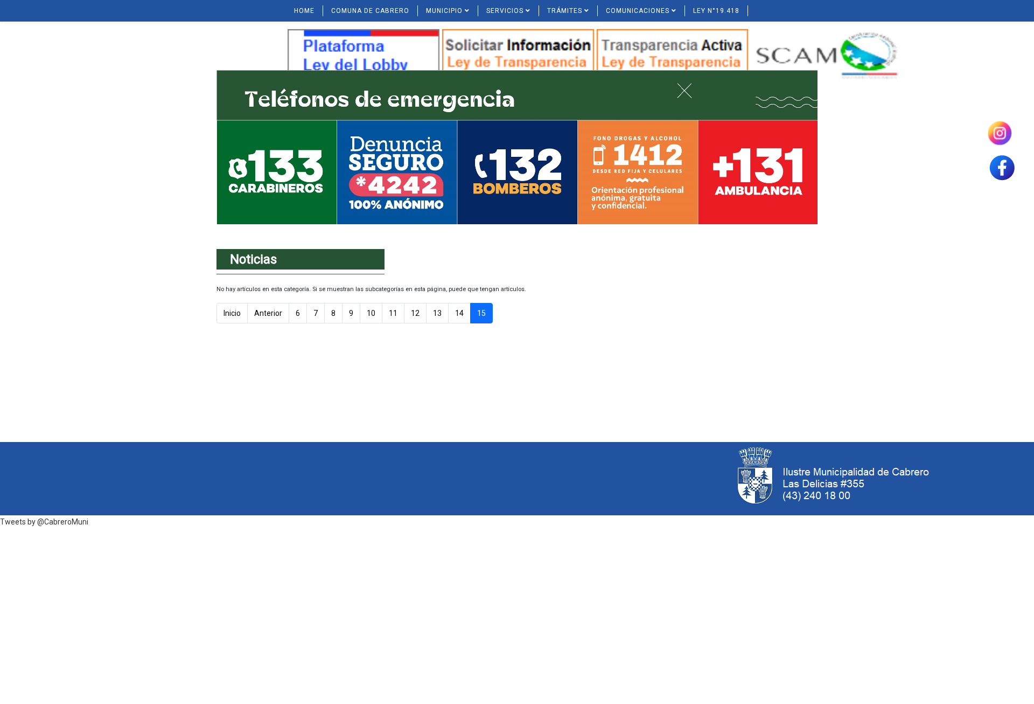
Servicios (504, 11)
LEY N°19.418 (716, 11)
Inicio (232, 313)
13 (437, 313)
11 (393, 313)
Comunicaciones (637, 11)
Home (304, 11)
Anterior (268, 313)
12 (415, 313)
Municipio (444, 11)
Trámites (564, 11)
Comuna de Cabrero (370, 11)
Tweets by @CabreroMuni (44, 521)
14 (459, 313)
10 (371, 313)
